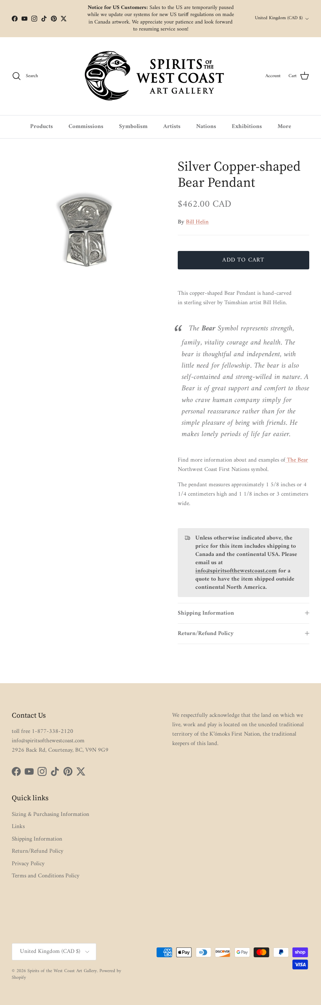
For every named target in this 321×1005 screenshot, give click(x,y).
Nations (206, 126)
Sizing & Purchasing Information (50, 814)
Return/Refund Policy (206, 633)
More (284, 126)
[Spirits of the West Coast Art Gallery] (161, 76)
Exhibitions (247, 126)
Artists (171, 126)
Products (41, 126)
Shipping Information (206, 613)
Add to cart (243, 260)
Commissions (86, 126)
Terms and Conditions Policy (45, 876)
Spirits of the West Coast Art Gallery (62, 971)
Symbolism (133, 126)
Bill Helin (197, 222)
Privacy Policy (28, 864)
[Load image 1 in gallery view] (86, 232)
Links (18, 826)
